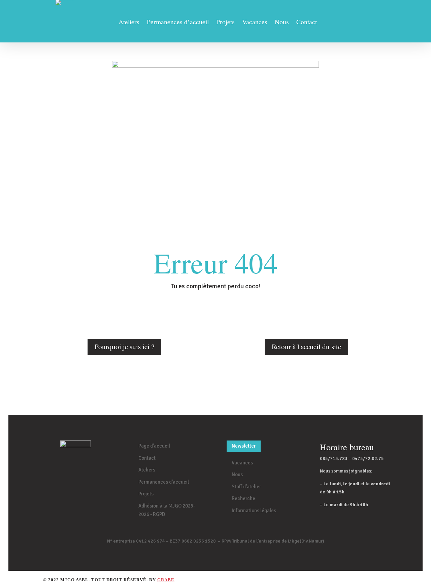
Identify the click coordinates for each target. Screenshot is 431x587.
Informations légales (254, 511)
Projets (225, 23)
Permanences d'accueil (163, 482)
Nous (282, 23)
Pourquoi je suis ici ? (124, 346)
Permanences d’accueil (178, 23)
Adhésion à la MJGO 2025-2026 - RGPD (166, 510)
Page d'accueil (154, 446)
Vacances (254, 23)
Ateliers (129, 23)
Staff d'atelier (246, 487)
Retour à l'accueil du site (306, 346)
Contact (306, 23)
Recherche (243, 498)
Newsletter (244, 446)
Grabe (165, 579)
